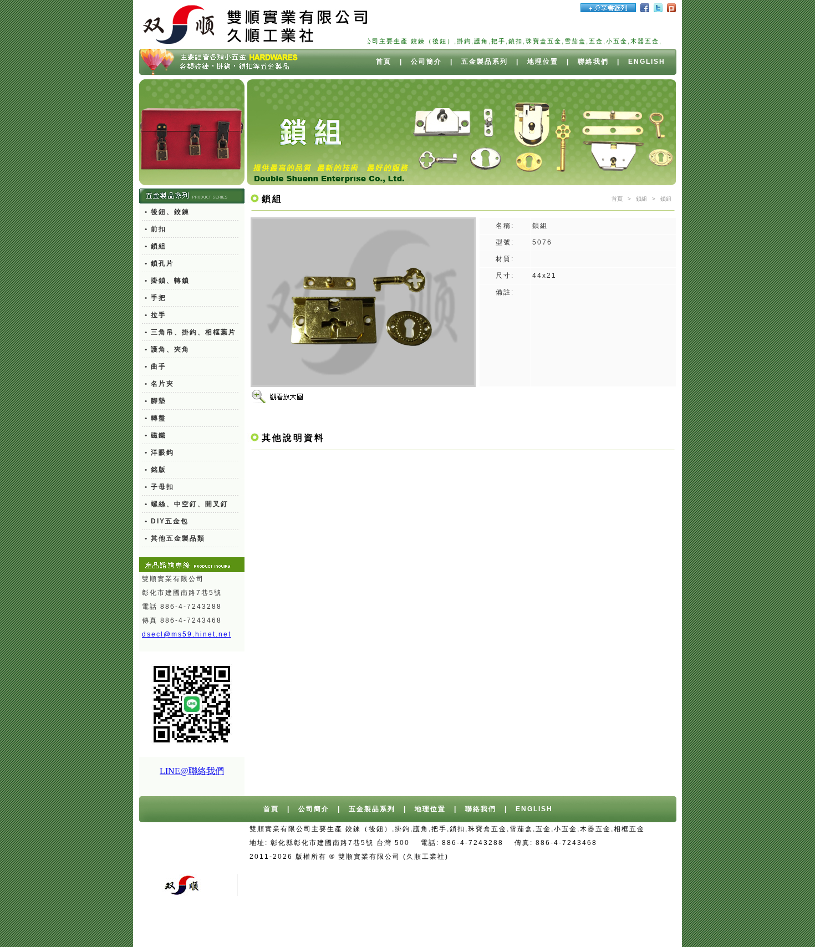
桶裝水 (626, 857)
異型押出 (426, 926)
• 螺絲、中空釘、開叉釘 (186, 504)
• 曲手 (155, 366)
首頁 (383, 61)
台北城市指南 (639, 926)
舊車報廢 (485, 870)
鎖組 (641, 199)
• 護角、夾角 (167, 349)
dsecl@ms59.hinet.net (186, 634)
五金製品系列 (484, 61)
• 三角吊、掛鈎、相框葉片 (190, 332)
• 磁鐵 (155, 435)
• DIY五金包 (167, 521)
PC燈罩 (389, 926)
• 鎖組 (155, 246)
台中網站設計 (499, 857)
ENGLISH (646, 61)
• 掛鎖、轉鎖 (167, 280)
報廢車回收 (441, 870)
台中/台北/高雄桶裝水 (569, 857)
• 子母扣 (159, 487)
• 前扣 (155, 229)
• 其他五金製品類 (175, 538)
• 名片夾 (159, 384)
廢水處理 (497, 926)
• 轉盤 (155, 418)
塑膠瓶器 (592, 926)
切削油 (461, 926)
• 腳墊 (155, 401)
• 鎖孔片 (159, 263)
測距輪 (532, 926)
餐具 (560, 926)
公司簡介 (426, 61)
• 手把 (155, 298)
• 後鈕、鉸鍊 (167, 212)
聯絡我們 (593, 61)
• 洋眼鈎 (159, 452)
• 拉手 (155, 315)
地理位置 (542, 61)
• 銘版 (155, 470)
